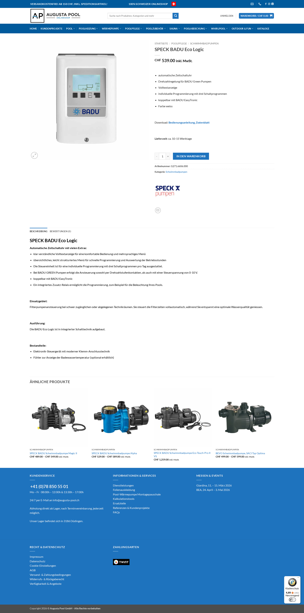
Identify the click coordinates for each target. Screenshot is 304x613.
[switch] (292, 600)
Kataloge (263, 28)
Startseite (161, 43)
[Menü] (298, 578)
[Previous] (30, 428)
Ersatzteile (119, 503)
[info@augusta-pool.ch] (252, 3)
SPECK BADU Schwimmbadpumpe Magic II (53, 453)
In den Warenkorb (190, 156)
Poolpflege (132, 28)
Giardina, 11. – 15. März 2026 (214, 485)
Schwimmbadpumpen (204, 43)
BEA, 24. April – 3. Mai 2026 (213, 489)
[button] (226, 16)
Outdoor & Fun (241, 28)
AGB (33, 570)
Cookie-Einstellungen (43, 565)
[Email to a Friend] (158, 210)
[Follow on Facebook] (266, 4)
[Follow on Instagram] (269, 4)
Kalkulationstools (123, 498)
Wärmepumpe (110, 28)
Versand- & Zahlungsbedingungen (50, 574)
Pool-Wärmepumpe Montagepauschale (137, 494)
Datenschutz (37, 561)
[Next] (274, 428)
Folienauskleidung (124, 489)
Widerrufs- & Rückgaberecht (47, 579)
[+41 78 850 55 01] (260, 3)
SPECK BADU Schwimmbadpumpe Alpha (114, 453)
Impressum (36, 556)
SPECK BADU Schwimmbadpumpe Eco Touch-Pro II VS (182, 454)
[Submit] (176, 16)
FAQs (116, 512)
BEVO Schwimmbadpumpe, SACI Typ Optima (240, 453)
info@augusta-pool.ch (66, 500)
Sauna (174, 28)
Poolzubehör (154, 28)
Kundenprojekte (51, 28)
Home (33, 28)
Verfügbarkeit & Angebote (45, 583)
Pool (69, 28)
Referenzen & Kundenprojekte (131, 507)
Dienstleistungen (123, 485)
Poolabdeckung (194, 28)
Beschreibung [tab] (38, 231)
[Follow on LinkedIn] (272, 4)
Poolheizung (87, 28)
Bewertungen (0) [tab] (60, 231)
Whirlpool (218, 28)
